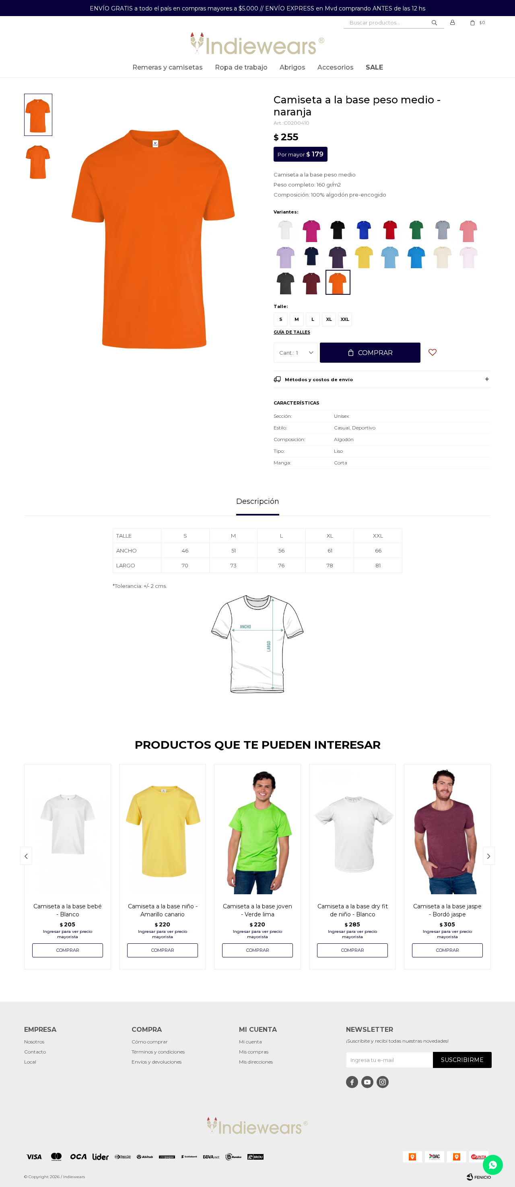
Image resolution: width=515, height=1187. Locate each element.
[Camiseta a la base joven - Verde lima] (257, 829)
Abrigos (292, 67)
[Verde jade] (416, 230)
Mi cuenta (250, 1042)
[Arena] (443, 256)
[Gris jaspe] (443, 230)
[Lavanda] (286, 256)
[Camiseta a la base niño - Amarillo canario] (162, 829)
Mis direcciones (256, 1062)
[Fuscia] (312, 230)
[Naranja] (338, 282)
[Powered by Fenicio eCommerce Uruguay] (479, 1177)
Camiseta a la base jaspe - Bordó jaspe (447, 910)
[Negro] (338, 230)
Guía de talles (292, 332)
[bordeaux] (312, 282)
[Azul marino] (312, 256)
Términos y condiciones (158, 1052)
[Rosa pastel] (469, 256)
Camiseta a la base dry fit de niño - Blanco (352, 910)
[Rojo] (390, 230)
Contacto (35, 1052)
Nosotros (34, 1042)
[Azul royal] (364, 230)
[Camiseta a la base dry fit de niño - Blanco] (352, 829)
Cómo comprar (150, 1042)
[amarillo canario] (364, 256)
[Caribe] (390, 256)
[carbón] (286, 282)
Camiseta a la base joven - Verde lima (257, 910)
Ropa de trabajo (241, 67)
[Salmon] (469, 230)
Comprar (375, 353)
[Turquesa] (416, 256)
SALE (374, 67)
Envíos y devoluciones (156, 1062)
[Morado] (338, 256)
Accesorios (335, 67)
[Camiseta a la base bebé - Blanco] (67, 829)
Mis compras (253, 1052)
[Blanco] (286, 230)
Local (30, 1062)
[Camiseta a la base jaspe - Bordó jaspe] (447, 829)
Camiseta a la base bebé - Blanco (67, 910)
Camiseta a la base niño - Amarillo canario (163, 910)
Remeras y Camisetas (167, 67)
